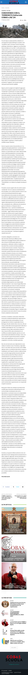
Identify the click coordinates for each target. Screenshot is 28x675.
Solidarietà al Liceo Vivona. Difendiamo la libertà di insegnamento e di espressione (14, 530)
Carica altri (13, 647)
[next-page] (5, 593)
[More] (22, 486)
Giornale (7, 8)
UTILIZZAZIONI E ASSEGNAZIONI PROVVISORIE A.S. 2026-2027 (14, 559)
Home (3, 8)
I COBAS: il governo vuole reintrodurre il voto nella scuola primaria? (7, 497)
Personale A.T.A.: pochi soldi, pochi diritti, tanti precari (20, 497)
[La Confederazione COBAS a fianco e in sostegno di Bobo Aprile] (14, 576)
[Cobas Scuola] (14, 2)
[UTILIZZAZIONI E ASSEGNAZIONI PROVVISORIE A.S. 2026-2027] (14, 548)
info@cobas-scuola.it (14, 664)
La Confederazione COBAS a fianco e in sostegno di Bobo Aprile (14, 586)
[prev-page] (3, 593)
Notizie (8, 10)
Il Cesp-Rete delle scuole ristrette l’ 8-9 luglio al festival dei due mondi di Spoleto (17, 632)
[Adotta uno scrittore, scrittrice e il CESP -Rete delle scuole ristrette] (5, 641)
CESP (11, 628)
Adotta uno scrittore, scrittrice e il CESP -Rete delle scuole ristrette (17, 642)
